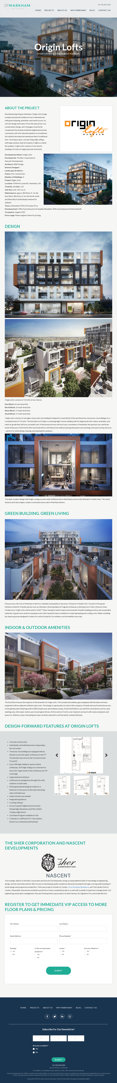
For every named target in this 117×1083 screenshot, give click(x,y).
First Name (14, 924)
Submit (58, 970)
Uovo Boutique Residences (78, 887)
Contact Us (104, 10)
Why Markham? (78, 10)
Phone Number (65, 936)
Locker (62, 948)
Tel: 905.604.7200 (104, 5)
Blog (92, 10)
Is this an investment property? (43, 949)
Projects (49, 10)
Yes (13, 951)
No (13, 954)
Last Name (63, 924)
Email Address (16, 936)
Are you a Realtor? (91, 948)
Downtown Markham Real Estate (60, 1079)
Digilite (87, 1079)
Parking (13, 948)
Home (38, 10)
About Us (62, 10)
